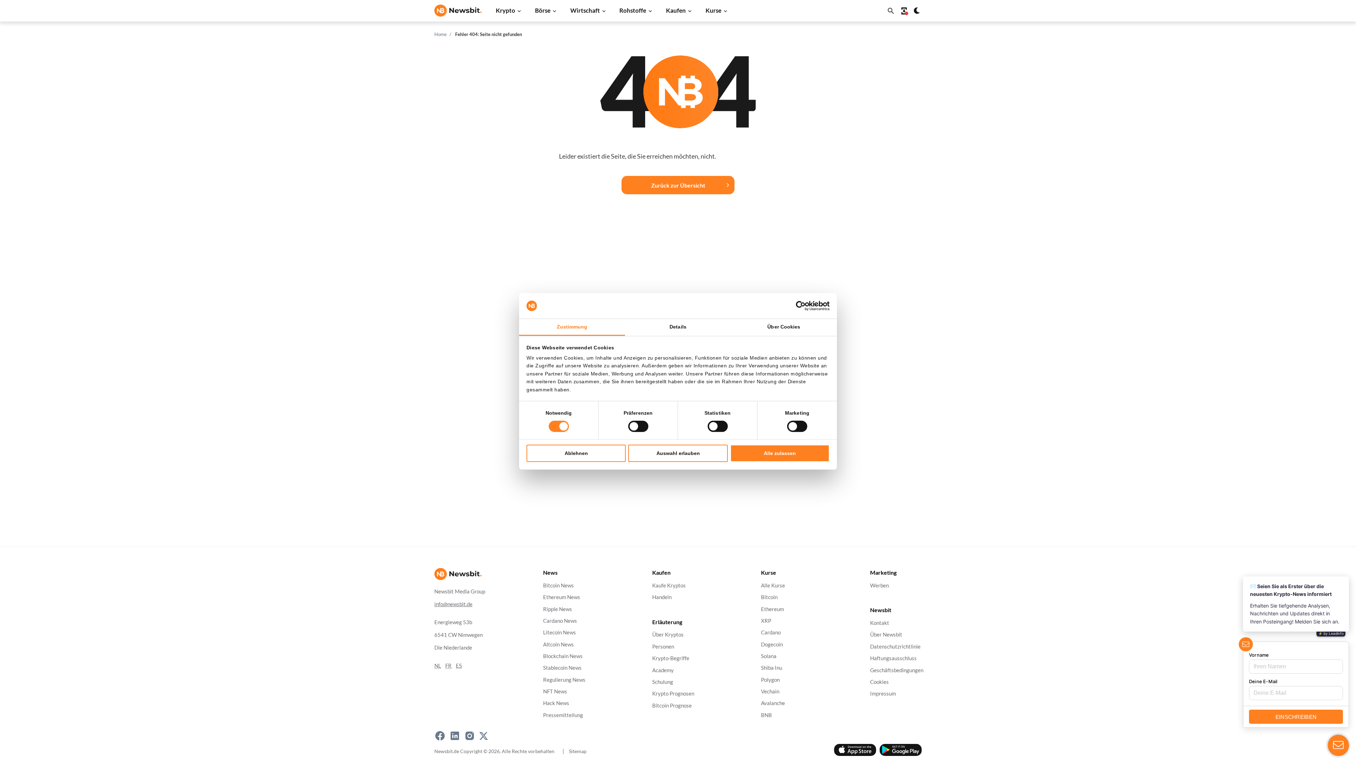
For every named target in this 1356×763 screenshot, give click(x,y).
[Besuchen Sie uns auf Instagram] (469, 735)
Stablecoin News (562, 668)
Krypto (505, 10)
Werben (879, 585)
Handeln (662, 598)
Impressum (883, 694)
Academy (663, 670)
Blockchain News (563, 656)
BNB (766, 715)
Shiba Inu (771, 668)
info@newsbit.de (453, 604)
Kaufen (676, 10)
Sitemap (578, 751)
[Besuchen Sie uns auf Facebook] (440, 735)
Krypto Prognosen (673, 694)
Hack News (556, 703)
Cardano (771, 633)
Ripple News (557, 609)
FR (448, 666)
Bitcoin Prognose (672, 706)
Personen (663, 647)
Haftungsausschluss (893, 659)
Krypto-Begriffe (670, 659)
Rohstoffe (632, 10)
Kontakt (879, 623)
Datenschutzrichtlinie (895, 647)
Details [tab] (678, 327)
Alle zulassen (780, 453)
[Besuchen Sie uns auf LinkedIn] (454, 735)
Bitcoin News (558, 585)
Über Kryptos (668, 635)
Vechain (770, 691)
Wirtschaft (585, 10)
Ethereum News (561, 598)
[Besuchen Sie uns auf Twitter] (483, 735)
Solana (769, 656)
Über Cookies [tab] (783, 327)
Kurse (713, 10)
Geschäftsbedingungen (896, 670)
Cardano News (560, 621)
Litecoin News (559, 633)
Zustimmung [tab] (572, 327)
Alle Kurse (773, 585)
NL (437, 666)
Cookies (879, 682)
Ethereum (772, 609)
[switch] (638, 426)
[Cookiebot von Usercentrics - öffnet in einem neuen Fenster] (798, 306)
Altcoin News (558, 644)
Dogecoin (772, 644)
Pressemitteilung (563, 715)
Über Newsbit (886, 635)
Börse (543, 10)
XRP (766, 621)
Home (440, 34)
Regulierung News (564, 680)
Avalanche (773, 703)
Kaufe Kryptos (669, 585)
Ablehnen (576, 453)
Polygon (770, 680)
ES (459, 666)
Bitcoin (769, 598)
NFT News (555, 691)
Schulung (662, 682)
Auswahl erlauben (678, 453)
